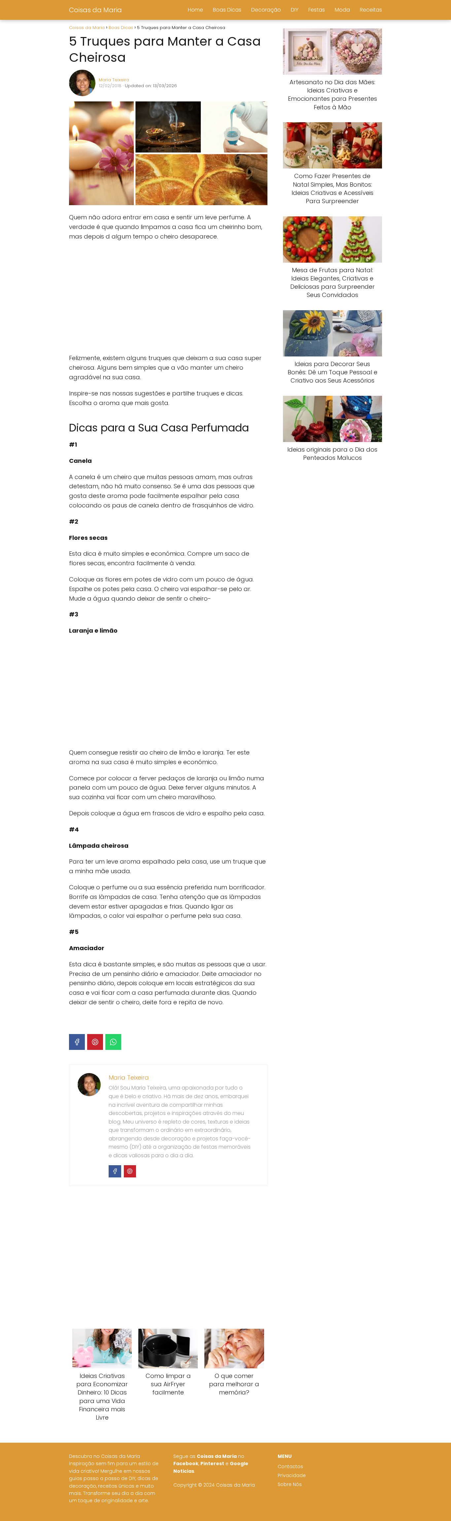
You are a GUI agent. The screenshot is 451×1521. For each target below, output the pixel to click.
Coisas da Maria (95, 10)
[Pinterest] (95, 1042)
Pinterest (212, 1464)
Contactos (290, 1467)
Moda (342, 10)
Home (195, 10)
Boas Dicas (227, 10)
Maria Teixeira (114, 80)
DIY (294, 10)
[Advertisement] (168, 297)
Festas (316, 10)
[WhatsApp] (113, 1042)
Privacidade (292, 1475)
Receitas (371, 10)
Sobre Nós (290, 1484)
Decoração (266, 10)
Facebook (185, 1464)
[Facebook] (77, 1042)
